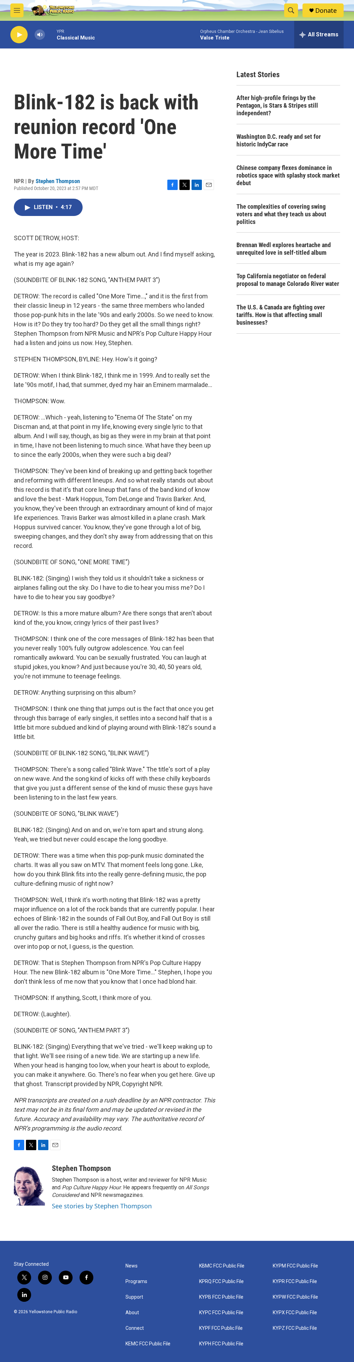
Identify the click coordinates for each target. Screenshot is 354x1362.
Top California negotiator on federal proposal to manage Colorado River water (287, 279)
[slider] (51, 34)
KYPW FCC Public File (295, 1297)
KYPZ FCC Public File (295, 1328)
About (132, 1312)
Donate (326, 10)
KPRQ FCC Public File (221, 1281)
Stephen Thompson (58, 181)
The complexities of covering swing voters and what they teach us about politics (281, 214)
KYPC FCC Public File (221, 1312)
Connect (134, 1328)
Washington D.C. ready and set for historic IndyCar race (278, 140)
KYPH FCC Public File (221, 1343)
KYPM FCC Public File (295, 1266)
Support (134, 1297)
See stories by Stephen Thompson (102, 1206)
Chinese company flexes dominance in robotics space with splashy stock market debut (288, 175)
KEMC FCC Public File (147, 1343)
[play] (19, 35)
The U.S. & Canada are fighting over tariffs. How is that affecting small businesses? (280, 315)
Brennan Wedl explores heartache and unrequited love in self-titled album (283, 248)
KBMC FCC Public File (221, 1266)
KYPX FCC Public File (295, 1312)
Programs (136, 1281)
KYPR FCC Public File (295, 1281)
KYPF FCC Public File (221, 1328)
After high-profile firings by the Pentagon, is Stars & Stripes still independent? (277, 105)
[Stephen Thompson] (29, 1185)
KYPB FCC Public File (221, 1297)
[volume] (40, 35)
